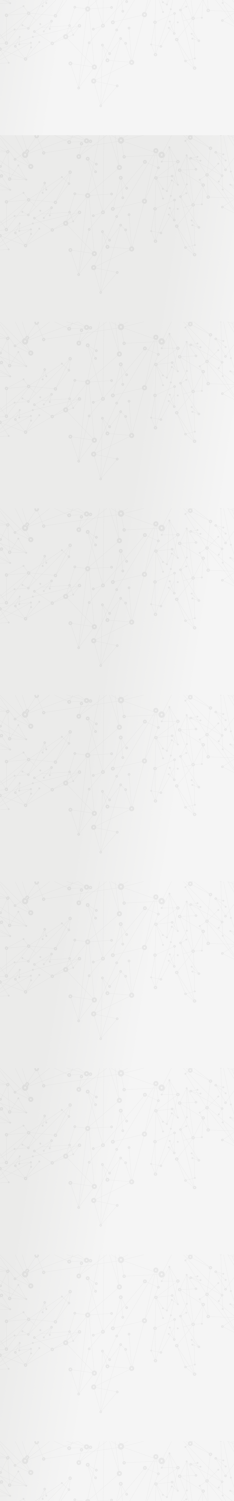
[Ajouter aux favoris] (104, 70)
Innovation (109, 6)
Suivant (175, 309)
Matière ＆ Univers (115, 46)
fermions (104, 203)
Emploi (147, 6)
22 (130, 309)
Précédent (93, 309)
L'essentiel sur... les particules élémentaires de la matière (113, 186)
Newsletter (169, 35)
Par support (101, 41)
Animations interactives (67, 60)
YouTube (163, 327)
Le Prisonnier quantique (193, 31)
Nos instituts (121, 6)
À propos (68, 6)
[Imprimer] (91, 70)
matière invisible (148, 205)
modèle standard (163, 205)
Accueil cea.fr (170, 32)
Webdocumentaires (65, 73)
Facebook (154, 327)
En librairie (62, 106)
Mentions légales (60, 326)
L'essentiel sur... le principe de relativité (106, 189)
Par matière (62, 47)
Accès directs (159, 6)
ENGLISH (177, 6)
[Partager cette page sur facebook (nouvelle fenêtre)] (130, 71)
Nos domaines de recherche (88, 6)
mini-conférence (100, 46)
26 (149, 309)
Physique (148, 46)
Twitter (157, 327)
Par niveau (61, 52)
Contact (157, 32)
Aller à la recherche (173, 14)
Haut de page (223, 1280)
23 (135, 309)
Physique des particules (134, 46)
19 (116, 309)
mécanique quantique (115, 205)
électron (129, 205)
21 (125, 309)
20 (120, 309)
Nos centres (135, 6)
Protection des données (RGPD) (85, 326)
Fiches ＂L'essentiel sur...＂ (69, 85)
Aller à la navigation (158, 14)
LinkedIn (166, 327)
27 (154, 309)
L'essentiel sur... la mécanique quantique (106, 192)
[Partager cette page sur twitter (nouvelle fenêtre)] (103, 77)
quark (137, 205)
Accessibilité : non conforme (114, 326)
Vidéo (89, 46)
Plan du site (134, 326)
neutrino (154, 203)
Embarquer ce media (165, 142)
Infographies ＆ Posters (67, 98)
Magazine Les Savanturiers (68, 93)
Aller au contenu (143, 14)
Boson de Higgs (115, 203)
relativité (127, 203)
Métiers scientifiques (149, 35)
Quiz (59, 69)
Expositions (62, 102)
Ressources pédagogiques (93, 35)
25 (144, 309)
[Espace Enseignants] (80, 24)
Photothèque (130, 32)
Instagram (160, 327)
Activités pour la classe (122, 35)
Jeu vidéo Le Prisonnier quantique (67, 79)
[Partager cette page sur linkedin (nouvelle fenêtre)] (137, 77)
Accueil (68, 41)
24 (139, 309)
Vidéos (60, 65)
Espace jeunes (145, 32)
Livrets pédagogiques (66, 89)
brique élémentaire (141, 203)
